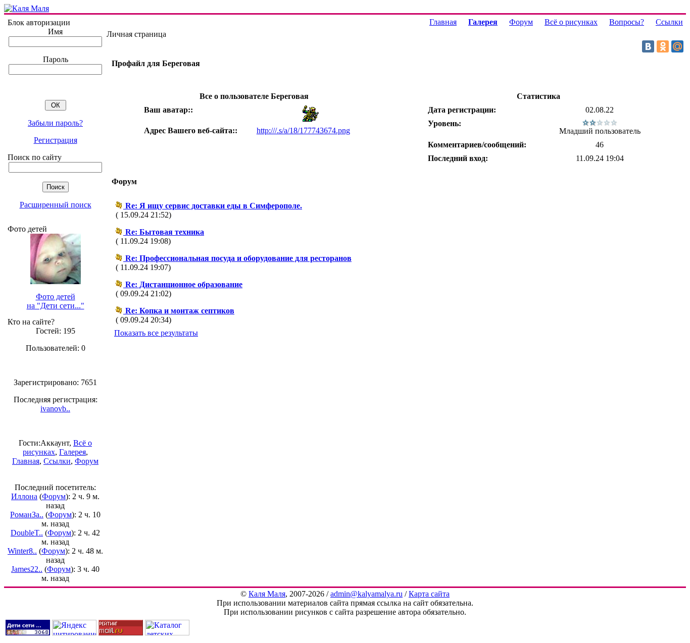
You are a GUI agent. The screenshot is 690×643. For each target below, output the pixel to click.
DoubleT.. (27, 532)
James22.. (26, 569)
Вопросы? (626, 22)
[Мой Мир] (677, 46)
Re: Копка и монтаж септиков (179, 310)
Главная (25, 461)
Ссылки (57, 461)
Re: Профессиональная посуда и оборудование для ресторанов (238, 258)
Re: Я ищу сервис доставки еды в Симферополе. (213, 205)
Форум (86, 461)
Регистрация (55, 140)
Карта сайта (429, 594)
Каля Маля (267, 594)
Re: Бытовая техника (164, 232)
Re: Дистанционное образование (183, 284)
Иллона (24, 496)
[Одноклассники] (663, 46)
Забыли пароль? (55, 123)
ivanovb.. (55, 408)
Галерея (72, 452)
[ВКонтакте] (648, 46)
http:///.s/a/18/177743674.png (303, 130)
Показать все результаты (156, 333)
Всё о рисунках (571, 22)
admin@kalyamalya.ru (366, 594)
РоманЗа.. (26, 514)
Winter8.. (22, 551)
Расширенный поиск (55, 204)
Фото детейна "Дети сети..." (55, 301)
